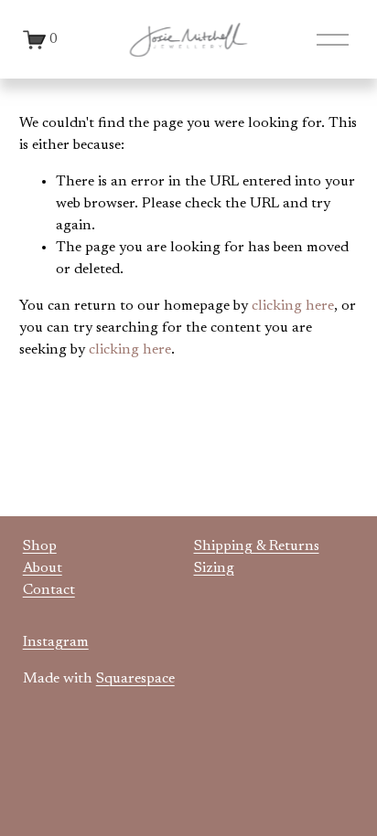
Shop (40, 546)
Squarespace (135, 679)
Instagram (56, 642)
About (42, 568)
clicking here (293, 306)
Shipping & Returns (256, 546)
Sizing (214, 568)
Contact (49, 590)
